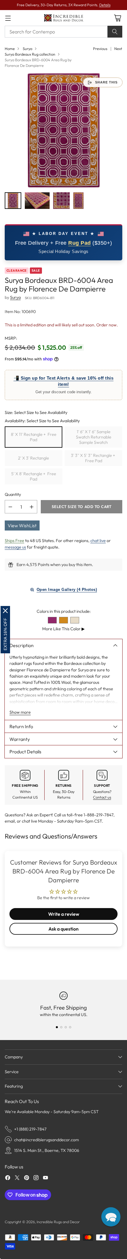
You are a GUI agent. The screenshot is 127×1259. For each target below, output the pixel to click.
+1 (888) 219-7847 (30, 1129)
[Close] (5, 610)
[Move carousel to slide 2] (61, 1027)
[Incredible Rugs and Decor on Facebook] (7, 1178)
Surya (27, 48)
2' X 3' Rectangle (33, 458)
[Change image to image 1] (13, 200)
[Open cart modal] (117, 18)
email (10, 821)
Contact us (102, 797)
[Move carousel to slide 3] (66, 1027)
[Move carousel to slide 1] (57, 1027)
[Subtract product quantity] (10, 506)
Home (10, 48)
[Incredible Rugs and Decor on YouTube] (45, 1178)
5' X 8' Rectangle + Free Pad (33, 476)
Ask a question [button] (63, 929)
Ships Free (14, 540)
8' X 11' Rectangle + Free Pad (33, 437)
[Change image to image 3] (61, 200)
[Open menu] (8, 18)
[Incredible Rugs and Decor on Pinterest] (26, 1178)
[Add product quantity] (31, 506)
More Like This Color (63, 628)
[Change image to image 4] (78, 200)
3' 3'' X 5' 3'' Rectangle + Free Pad (93, 458)
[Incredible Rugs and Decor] (63, 18)
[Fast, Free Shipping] (63, 996)
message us (15, 547)
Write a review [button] (63, 914)
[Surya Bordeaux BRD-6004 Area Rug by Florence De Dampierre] (63, 130)
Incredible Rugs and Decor (58, 1221)
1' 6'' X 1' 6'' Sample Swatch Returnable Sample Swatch (93, 437)
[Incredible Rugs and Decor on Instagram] (36, 1178)
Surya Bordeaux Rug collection (30, 54)
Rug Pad (79, 243)
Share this (106, 82)
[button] (111, 1216)
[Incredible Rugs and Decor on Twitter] (17, 1178)
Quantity (13, 494)
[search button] (115, 32)
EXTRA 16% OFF (5, 634)
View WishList (22, 525)
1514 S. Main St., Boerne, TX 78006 (46, 1150)
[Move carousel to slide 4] (70, 1027)
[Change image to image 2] (37, 200)
